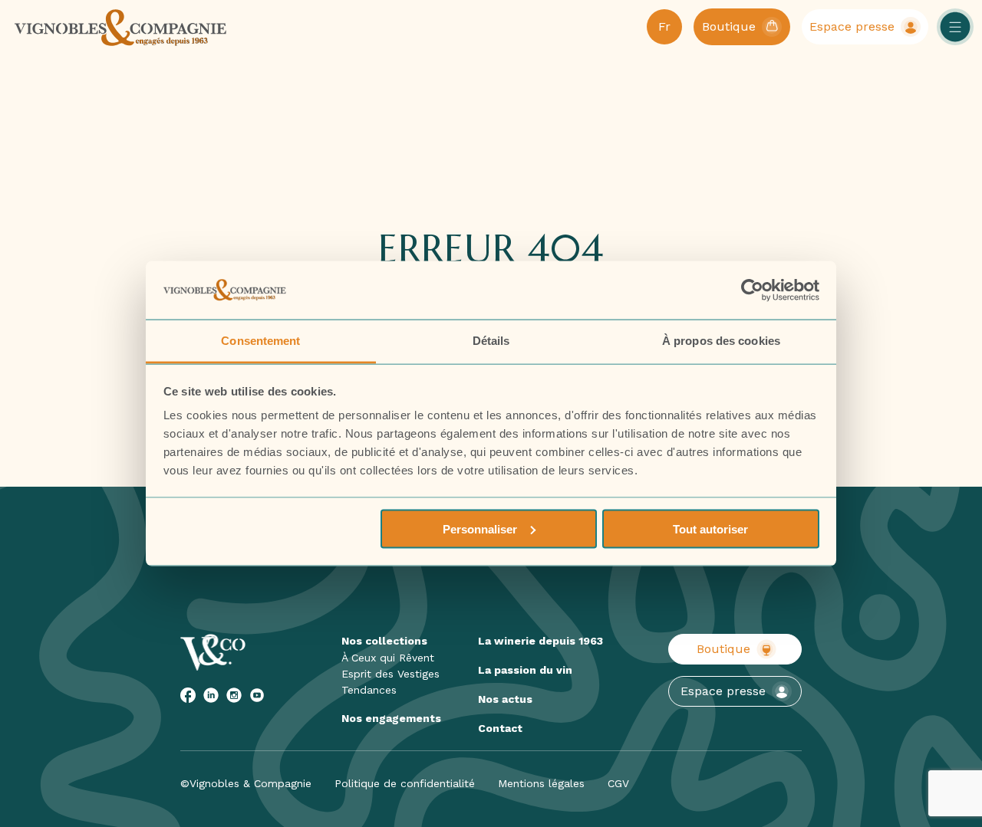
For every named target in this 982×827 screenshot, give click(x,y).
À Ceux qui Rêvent (387, 657)
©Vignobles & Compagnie (245, 783)
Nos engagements (391, 718)
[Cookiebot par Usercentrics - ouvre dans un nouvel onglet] (752, 290)
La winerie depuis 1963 (540, 641)
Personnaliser (480, 528)
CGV (618, 783)
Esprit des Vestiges (390, 674)
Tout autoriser (710, 528)
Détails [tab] (491, 340)
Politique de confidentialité (404, 783)
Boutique (723, 649)
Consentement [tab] (260, 340)
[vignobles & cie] (121, 27)
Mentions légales (541, 783)
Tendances (369, 690)
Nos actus (505, 699)
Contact (500, 728)
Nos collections (384, 641)
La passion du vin (525, 670)
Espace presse (723, 691)
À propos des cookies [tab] (721, 340)
